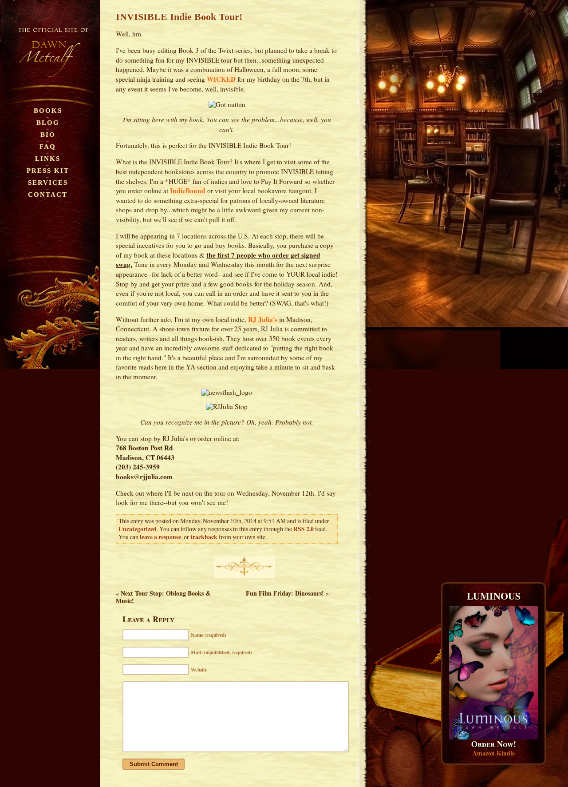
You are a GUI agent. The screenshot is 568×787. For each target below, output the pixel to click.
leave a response (160, 537)
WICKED (221, 79)
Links (47, 158)
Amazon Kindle (494, 753)
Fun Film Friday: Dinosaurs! (285, 593)
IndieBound (187, 190)
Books (48, 110)
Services (48, 182)
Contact (47, 194)
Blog (47, 122)
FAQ (47, 146)
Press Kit (48, 170)
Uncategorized (137, 529)
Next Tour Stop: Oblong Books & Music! (163, 596)
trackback (203, 537)
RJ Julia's (262, 319)
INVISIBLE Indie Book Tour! (179, 16)
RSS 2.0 (303, 529)
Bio (47, 134)
